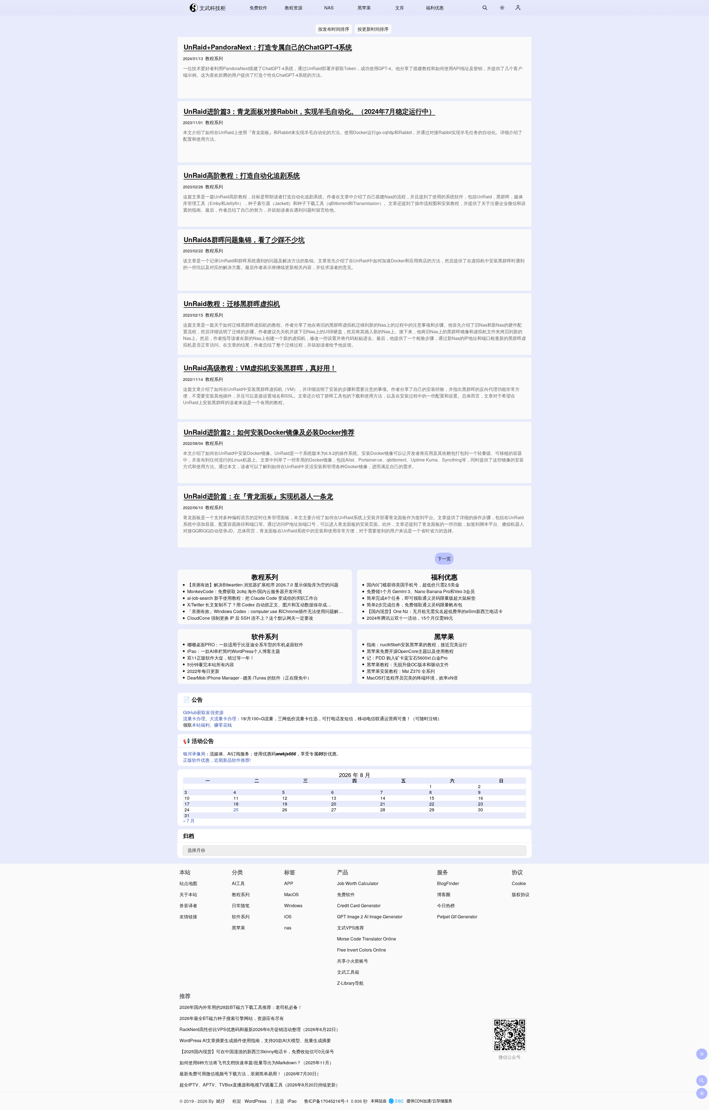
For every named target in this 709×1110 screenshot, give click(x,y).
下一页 (444, 558)
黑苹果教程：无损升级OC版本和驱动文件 (408, 664)
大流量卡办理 (223, 718)
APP (288, 883)
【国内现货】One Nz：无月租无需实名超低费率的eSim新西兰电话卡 (435, 611)
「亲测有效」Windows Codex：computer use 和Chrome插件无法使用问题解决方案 (265, 611)
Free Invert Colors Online (361, 950)
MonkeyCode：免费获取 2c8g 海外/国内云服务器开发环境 (244, 591)
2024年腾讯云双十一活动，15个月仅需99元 (410, 618)
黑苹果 (364, 7)
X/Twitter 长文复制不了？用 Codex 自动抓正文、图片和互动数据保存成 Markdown (257, 605)
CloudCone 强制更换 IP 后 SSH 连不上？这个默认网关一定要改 (250, 618)
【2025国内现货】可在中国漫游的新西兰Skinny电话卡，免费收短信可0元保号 (256, 1051)
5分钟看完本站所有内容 (210, 664)
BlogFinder (448, 883)
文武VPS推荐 (350, 927)
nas (287, 927)
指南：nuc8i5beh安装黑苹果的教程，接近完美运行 (417, 644)
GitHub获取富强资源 (203, 712)
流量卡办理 (194, 718)
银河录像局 (194, 753)
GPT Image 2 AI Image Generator (369, 916)
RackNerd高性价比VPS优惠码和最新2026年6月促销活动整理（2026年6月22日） (259, 1029)
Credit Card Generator (359, 905)
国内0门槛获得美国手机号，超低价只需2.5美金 (413, 585)
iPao (292, 1101)
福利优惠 (435, 7)
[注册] (518, 8)
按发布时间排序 (333, 29)
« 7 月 (189, 820)
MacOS (291, 894)
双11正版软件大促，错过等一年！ (220, 658)
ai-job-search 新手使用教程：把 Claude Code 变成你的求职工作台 (252, 598)
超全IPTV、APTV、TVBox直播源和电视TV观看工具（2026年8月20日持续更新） (259, 1084)
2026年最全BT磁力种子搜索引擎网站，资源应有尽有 (231, 1018)
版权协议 (521, 894)
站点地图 (188, 883)
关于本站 (188, 894)
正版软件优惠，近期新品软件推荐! (217, 760)
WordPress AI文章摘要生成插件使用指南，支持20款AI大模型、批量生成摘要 (255, 1040)
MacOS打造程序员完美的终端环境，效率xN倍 (412, 678)
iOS (288, 916)
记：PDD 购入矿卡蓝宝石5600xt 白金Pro (407, 658)
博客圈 (443, 894)
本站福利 (201, 725)
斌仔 (220, 1101)
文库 (399, 7)
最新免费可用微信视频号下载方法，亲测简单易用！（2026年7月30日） (250, 1073)
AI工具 (238, 883)
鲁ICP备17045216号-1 (326, 1101)
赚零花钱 (223, 725)
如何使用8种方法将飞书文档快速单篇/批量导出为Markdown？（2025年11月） (256, 1062)
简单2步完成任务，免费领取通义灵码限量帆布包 (414, 605)
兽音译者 (188, 905)
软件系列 (241, 916)
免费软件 (258, 7)
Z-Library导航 (350, 983)
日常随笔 (241, 905)
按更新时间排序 (373, 29)
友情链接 (188, 916)
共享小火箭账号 (352, 961)
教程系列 (214, 58)
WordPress (255, 1101)
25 (235, 809)
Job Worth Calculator (357, 883)
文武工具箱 (348, 972)
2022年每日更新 (203, 671)
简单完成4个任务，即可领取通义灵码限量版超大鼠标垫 (421, 598)
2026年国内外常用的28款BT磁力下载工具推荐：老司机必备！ (240, 1007)
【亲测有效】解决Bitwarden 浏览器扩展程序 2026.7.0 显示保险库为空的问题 (262, 585)
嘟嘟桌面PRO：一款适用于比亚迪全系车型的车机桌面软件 (245, 644)
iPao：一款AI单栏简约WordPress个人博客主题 (233, 651)
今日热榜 (446, 905)
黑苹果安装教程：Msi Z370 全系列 (401, 671)
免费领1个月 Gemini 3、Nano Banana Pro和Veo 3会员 (421, 591)
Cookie (519, 883)
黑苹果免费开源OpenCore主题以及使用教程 (410, 651)
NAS (329, 7)
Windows (293, 905)
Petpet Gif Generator (457, 916)
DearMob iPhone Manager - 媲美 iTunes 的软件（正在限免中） (249, 678)
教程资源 (293, 7)
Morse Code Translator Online (366, 938)
